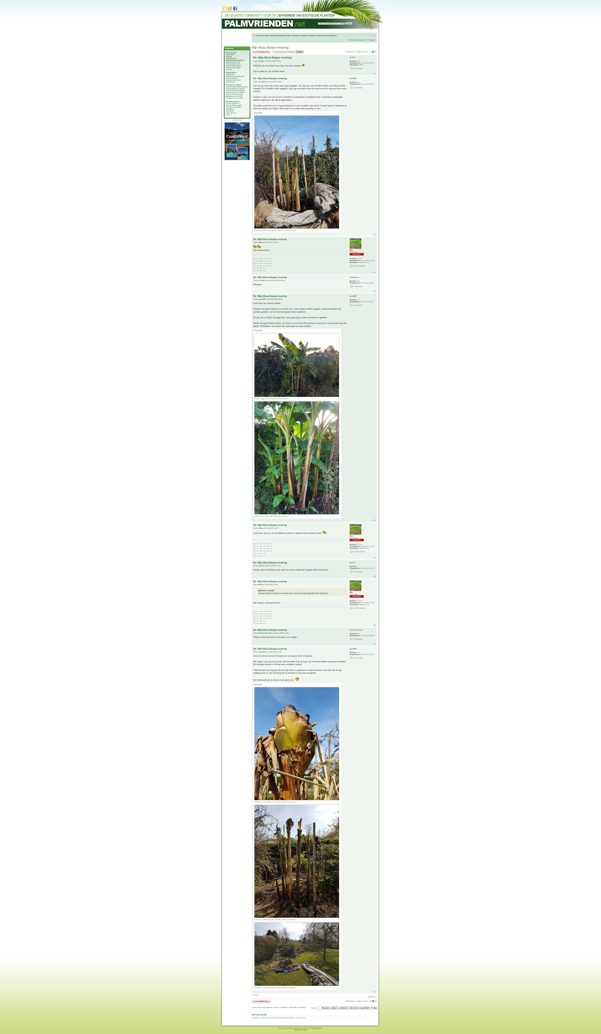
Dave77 (262, 566)
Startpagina (230, 54)
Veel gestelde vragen (234, 105)
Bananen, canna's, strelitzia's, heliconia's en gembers (315, 35)
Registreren (361, 40)
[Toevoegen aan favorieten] (225, 10)
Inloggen (372, 40)
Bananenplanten (232, 78)
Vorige (256, 995)
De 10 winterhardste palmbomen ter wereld (234, 95)
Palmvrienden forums (235, 60)
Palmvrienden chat (233, 62)
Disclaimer (230, 111)
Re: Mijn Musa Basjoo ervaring (272, 57)
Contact (229, 69)
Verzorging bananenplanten (238, 87)
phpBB (289, 1028)
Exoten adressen (232, 103)
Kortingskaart (231, 58)
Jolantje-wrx (263, 280)
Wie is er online (259, 1015)
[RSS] (230, 10)
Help (351, 40)
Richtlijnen (230, 109)
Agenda (229, 56)
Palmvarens (230, 82)
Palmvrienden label (233, 68)
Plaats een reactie (258, 51)
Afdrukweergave (373, 35)
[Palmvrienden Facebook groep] (235, 10)
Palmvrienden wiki (233, 64)
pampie (261, 61)
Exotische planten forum (281, 35)
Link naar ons (231, 113)
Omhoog (374, 74)
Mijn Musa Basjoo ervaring (270, 47)
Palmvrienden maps (233, 66)
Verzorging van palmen (236, 89)
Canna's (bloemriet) (233, 80)
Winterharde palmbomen (235, 76)
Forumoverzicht (262, 35)
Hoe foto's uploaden (233, 107)
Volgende (371, 997)
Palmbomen (230, 74)
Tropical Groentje (265, 633)
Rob (260, 242)
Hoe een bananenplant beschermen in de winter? (235, 91)
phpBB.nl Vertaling (300, 1030)
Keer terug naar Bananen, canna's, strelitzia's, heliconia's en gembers (280, 1007)
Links (228, 115)
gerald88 (262, 82)
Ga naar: (314, 1008)
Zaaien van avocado (235, 98)
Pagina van (362, 52)
